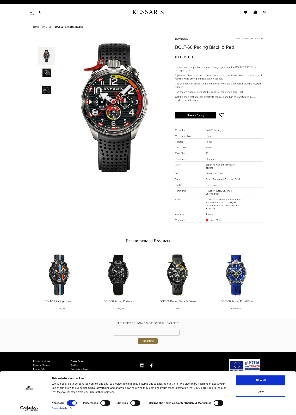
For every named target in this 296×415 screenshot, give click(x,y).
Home (36, 27)
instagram (142, 365)
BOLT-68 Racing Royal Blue (237, 301)
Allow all (260, 380)
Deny (260, 391)
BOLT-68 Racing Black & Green (177, 301)
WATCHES (47, 27)
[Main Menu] (32, 10)
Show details (59, 408)
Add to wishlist (222, 115)
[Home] (148, 12)
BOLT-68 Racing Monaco (59, 301)
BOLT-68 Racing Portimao (118, 301)
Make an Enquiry (196, 115)
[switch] (105, 403)
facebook (151, 365)
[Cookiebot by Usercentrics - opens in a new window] (29, 408)
